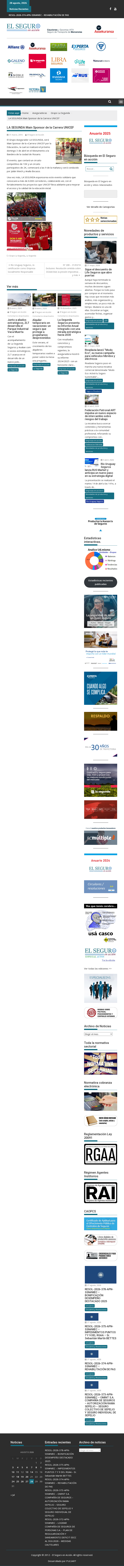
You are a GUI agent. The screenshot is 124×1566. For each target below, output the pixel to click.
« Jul (13, 1494)
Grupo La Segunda (17, 255)
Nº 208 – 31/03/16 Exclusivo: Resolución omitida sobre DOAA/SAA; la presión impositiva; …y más (63, 270)
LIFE (106, 320)
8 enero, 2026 (16, 308)
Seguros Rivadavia (93, 391)
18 (17, 1476)
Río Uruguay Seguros (94, 501)
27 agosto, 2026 (94, 1285)
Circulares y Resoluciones (96, 1309)
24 (13, 1481)
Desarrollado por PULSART (62, 1561)
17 (13, 1476)
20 (27, 1476)
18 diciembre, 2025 (68, 308)
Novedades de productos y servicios (97, 326)
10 (13, 1472)
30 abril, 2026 (93, 406)
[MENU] (121, 102)
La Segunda (31, 255)
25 (17, 1481)
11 (17, 1472)
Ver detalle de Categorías (101, 206)
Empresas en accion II (94, 490)
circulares (90, 1306)
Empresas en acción (16, 366)
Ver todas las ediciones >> (98, 968)
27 (27, 1481)
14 (31, 1472)
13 (27, 1472)
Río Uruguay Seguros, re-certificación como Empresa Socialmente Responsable (21, 268)
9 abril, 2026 (108, 460)
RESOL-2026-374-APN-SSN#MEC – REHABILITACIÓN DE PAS (60, 1483)
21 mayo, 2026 (93, 265)
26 (22, 1481)
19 (22, 1476)
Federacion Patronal (94, 444)
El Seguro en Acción (35, 135)
